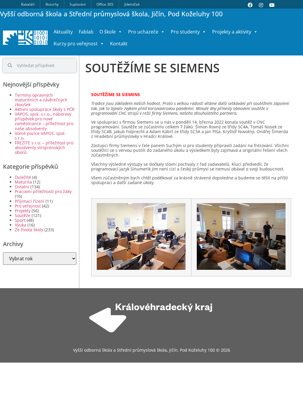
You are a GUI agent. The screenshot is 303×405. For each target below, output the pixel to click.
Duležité (23, 177)
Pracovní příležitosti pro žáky (43, 191)
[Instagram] (261, 5)
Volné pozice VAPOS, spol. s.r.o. (40, 135)
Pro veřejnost (28, 206)
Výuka (20, 225)
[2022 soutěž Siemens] (141, 268)
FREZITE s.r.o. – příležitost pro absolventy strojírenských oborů (44, 147)
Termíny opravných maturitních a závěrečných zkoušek (41, 99)
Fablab (86, 31)
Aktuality (63, 31)
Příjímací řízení (29, 201)
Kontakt (119, 43)
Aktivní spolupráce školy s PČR (45, 109)
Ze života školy (29, 229)
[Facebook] (250, 5)
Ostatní (22, 186)
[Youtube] (272, 5)
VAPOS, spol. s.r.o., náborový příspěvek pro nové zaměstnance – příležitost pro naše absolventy (44, 121)
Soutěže (22, 215)
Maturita (23, 182)
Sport (20, 220)
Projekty (22, 210)
